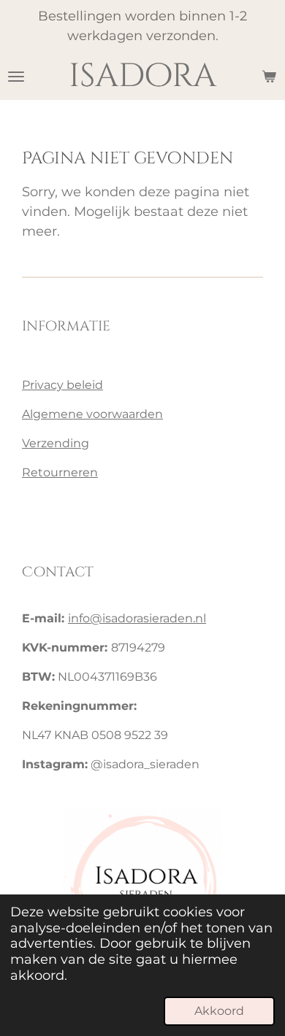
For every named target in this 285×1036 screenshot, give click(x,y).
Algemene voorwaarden (92, 414)
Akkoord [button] (219, 1010)
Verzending (55, 443)
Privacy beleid (62, 385)
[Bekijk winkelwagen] (269, 76)
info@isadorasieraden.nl (137, 618)
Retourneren (60, 472)
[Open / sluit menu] (16, 76)
